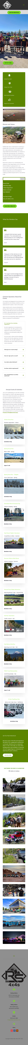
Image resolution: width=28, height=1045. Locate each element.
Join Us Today (8, 63)
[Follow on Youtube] (17, 1031)
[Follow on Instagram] (12, 1031)
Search (22, 179)
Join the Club (7, 755)
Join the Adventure (14, 12)
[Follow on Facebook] (14, 1031)
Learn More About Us (9, 206)
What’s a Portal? (7, 190)
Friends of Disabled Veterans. (10, 412)
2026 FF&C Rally (7, 185)
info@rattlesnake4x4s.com (14, 1020)
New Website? (6, 192)
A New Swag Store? (8, 187)
